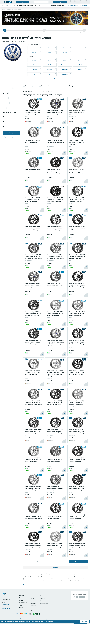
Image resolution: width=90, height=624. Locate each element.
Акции (21, 605)
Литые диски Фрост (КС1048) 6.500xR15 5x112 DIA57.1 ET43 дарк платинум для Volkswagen (55, 140)
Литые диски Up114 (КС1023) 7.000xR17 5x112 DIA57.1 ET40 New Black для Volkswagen (76, 488)
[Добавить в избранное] (41, 102)
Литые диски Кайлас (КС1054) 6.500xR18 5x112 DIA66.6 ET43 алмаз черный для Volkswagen (55, 431)
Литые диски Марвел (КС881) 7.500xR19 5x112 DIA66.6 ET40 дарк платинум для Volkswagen (55, 256)
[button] (82, 12)
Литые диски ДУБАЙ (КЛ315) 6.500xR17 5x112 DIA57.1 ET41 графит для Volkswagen (54, 285)
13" (33, 91)
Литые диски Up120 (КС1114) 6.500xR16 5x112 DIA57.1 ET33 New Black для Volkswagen (54, 402)
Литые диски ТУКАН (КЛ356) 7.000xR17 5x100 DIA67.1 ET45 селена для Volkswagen (32, 140)
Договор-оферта (65, 618)
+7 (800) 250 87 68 (6, 607)
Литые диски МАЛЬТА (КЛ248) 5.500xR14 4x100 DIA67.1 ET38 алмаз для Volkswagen (33, 342)
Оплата (32, 601)
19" (49, 91)
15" (38, 91)
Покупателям (34, 593)
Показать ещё (57, 78)
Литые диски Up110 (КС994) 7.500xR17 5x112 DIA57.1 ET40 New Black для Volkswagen (54, 171)
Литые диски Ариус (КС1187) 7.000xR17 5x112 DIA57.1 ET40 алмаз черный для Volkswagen (77, 431)
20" (52, 91)
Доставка (33, 603)
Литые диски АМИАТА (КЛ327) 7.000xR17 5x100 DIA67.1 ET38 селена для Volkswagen (33, 488)
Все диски (55, 567)
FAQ (32, 610)
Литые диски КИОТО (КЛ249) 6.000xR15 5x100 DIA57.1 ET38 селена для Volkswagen (55, 313)
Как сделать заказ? (34, 597)
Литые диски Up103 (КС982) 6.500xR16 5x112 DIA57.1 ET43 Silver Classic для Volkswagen (54, 545)
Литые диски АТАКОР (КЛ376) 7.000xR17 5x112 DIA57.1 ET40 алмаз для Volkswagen (33, 112)
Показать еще (78, 561)
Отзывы (42, 601)
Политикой (47, 621)
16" (41, 91)
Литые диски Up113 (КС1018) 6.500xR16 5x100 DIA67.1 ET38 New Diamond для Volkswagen (77, 285)
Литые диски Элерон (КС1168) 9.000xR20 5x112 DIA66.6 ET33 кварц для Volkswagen (77, 256)
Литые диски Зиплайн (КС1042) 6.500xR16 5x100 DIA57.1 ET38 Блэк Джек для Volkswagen (55, 228)
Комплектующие (24, 602)
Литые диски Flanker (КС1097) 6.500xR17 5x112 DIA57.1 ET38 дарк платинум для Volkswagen (33, 256)
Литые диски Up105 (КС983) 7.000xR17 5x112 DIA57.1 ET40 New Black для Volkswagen (76, 372)
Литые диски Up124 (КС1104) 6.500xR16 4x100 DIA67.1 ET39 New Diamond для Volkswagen (77, 342)
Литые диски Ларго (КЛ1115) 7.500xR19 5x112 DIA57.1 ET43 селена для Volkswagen (32, 372)
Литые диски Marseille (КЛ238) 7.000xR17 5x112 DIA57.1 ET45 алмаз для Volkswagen (55, 516)
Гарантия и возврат (33, 607)
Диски (21, 600)
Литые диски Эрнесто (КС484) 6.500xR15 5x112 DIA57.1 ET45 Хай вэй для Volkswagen (77, 199)
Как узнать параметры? (9, 112)
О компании (43, 593)
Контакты (42, 598)
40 (37, 561)
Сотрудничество (44, 603)
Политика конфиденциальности (26, 618)
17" (44, 91)
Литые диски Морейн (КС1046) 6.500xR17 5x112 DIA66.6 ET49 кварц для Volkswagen (55, 112)
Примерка (22, 598)
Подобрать (12, 133)
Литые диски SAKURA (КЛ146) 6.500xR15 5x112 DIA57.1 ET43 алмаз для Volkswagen (77, 516)
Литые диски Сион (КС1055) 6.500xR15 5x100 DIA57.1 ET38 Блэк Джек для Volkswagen (33, 228)
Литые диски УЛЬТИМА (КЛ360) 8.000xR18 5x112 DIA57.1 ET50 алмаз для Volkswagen (33, 431)
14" (36, 91)
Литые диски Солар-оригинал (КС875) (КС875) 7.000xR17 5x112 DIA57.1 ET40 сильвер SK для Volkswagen (55, 373)
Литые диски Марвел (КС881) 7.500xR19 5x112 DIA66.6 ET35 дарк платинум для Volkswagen (77, 112)
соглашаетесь (39, 621)
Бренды (21, 607)
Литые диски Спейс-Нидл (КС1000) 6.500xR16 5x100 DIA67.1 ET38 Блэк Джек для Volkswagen (76, 141)
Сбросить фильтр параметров (12, 137)
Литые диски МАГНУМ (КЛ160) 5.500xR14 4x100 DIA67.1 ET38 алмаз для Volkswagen (77, 459)
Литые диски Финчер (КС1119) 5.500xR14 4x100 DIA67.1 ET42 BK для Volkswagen (77, 228)
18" (46, 91)
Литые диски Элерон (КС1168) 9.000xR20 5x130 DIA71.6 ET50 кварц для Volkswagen (77, 545)
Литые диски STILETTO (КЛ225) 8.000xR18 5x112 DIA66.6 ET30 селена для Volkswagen (33, 459)
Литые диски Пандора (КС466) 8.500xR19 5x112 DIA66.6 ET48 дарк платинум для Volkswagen (33, 402)
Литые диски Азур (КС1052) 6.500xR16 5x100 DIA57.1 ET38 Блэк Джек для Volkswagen (33, 313)
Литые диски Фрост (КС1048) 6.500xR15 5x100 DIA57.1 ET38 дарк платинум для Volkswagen (55, 488)
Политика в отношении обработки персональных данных (47, 618)
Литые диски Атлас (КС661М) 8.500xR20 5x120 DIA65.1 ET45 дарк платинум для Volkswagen (33, 516)
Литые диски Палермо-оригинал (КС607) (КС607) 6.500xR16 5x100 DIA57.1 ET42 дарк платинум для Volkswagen (55, 343)
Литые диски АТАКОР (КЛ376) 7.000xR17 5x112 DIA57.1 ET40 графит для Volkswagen (33, 171)
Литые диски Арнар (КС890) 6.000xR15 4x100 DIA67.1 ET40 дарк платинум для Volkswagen (33, 285)
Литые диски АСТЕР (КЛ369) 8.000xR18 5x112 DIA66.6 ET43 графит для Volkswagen (55, 459)
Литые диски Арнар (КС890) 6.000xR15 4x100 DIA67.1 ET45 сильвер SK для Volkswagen (77, 402)
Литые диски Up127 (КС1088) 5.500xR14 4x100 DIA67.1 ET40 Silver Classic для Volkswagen (77, 171)
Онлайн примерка (60, 2)
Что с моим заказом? (72, 5)
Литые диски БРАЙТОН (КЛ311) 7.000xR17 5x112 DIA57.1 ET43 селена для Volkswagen (77, 313)
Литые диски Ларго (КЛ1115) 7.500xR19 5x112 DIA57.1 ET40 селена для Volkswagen (32, 199)
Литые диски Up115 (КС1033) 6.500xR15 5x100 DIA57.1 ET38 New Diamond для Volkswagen (33, 545)
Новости (42, 596)
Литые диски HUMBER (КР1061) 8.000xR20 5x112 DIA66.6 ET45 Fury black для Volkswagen (55, 199)
